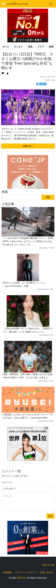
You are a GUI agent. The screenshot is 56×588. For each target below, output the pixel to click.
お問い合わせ (46, 572)
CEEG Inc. (21, 577)
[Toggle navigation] (50, 3)
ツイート (44, 84)
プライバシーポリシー (26, 572)
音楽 (30, 46)
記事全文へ (28, 146)
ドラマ (41, 46)
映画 (51, 46)
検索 (48, 197)
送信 (50, 516)
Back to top (48, 564)
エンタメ (18, 46)
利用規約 (7, 572)
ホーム (6, 46)
